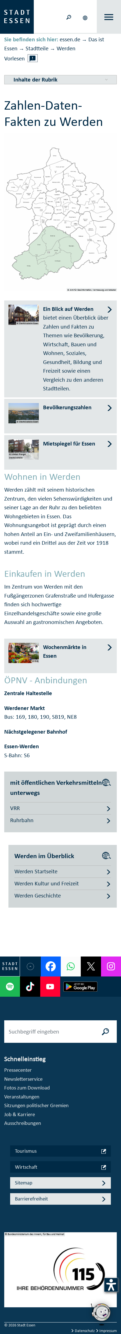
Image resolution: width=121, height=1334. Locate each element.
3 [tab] (9, 1281)
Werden (66, 48)
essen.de (70, 39)
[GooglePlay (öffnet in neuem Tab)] (80, 986)
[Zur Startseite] (17, 16)
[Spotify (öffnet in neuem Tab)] (10, 986)
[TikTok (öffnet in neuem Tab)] (30, 986)
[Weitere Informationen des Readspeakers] (33, 58)
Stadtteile (37, 48)
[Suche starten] (105, 1031)
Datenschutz (85, 1330)
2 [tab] (9, 1272)
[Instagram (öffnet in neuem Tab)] (111, 966)
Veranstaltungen (21, 1096)
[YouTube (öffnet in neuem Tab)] (50, 986)
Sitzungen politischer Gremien (36, 1105)
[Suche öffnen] (69, 17)
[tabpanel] (60, 1272)
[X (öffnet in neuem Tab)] (91, 966)
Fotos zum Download (27, 1087)
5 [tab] (9, 1299)
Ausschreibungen (22, 1123)
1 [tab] (9, 1263)
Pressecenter (18, 1070)
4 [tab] (9, 1290)
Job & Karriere (19, 1114)
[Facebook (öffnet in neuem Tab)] (51, 966)
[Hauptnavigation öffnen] (109, 17)
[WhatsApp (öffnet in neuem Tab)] (71, 966)
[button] (85, 17)
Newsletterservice (23, 1079)
